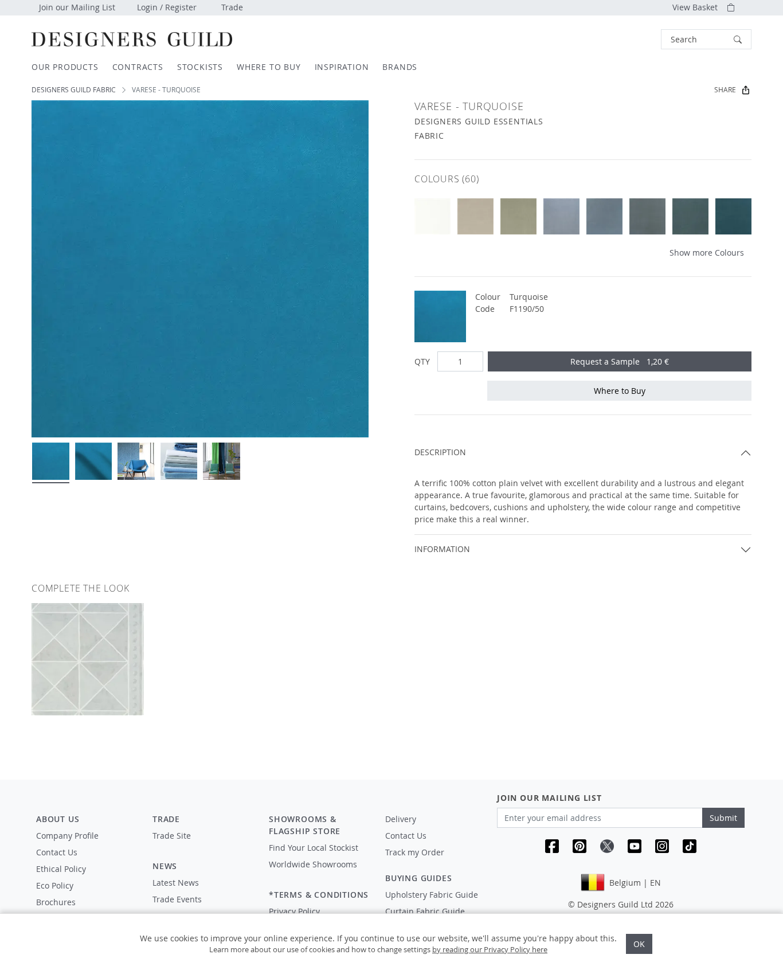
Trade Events (177, 899)
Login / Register (167, 7)
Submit (723, 817)
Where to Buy (619, 390)
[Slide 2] (94, 461)
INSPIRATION (342, 66)
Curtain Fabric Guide (425, 911)
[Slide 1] (51, 461)
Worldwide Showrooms (313, 864)
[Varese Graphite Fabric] (647, 216)
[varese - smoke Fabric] (561, 216)
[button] (706, 39)
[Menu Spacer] (202, 846)
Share (725, 90)
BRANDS (399, 66)
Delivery (400, 818)
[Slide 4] (179, 461)
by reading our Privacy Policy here (489, 949)
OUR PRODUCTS (65, 66)
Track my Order (414, 852)
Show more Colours (707, 252)
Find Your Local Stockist (313, 847)
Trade (232, 7)
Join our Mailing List (77, 7)
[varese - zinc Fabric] (518, 216)
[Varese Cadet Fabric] (733, 216)
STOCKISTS (200, 66)
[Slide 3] (136, 461)
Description (440, 452)
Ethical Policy (61, 868)
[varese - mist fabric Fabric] (690, 216)
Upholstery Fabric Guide (431, 894)
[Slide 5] (221, 461)
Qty (422, 361)
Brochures (56, 902)
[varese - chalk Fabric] (432, 216)
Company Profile (67, 835)
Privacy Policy (294, 911)
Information (442, 548)
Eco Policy (54, 885)
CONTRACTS (137, 66)
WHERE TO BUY (269, 66)
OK (639, 943)
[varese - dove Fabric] (475, 216)
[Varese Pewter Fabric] (604, 216)
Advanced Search (634, 39)
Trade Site (171, 835)
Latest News (175, 882)
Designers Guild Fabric (74, 90)
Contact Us (56, 852)
